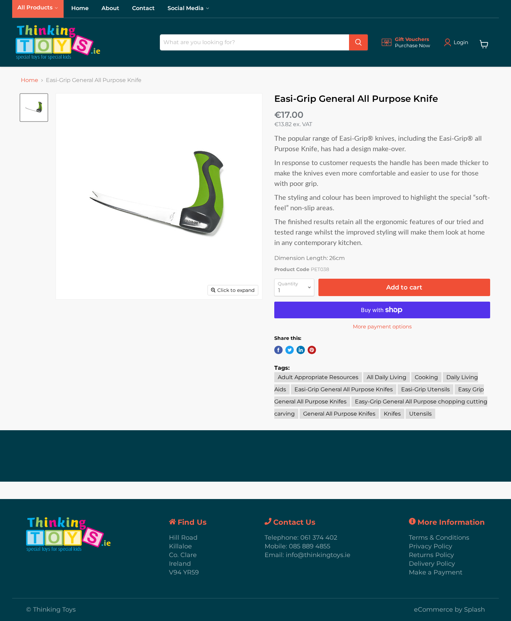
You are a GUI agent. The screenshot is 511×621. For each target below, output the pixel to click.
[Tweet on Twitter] (289, 350)
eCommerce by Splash (449, 609)
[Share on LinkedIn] (301, 350)
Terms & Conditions (439, 537)
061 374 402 (318, 537)
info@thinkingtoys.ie (318, 555)
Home (29, 80)
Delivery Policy (432, 563)
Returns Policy (431, 555)
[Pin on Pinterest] (312, 350)
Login (461, 42)
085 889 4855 (309, 546)
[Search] (358, 42)
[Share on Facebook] (278, 350)
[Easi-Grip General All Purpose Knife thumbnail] (34, 107)
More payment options (382, 326)
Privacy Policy (430, 546)
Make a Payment (435, 572)
